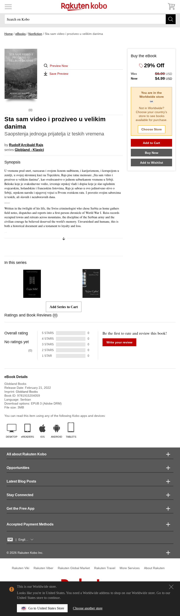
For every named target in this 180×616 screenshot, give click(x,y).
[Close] (171, 587)
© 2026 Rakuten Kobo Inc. (25, 552)
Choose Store (151, 129)
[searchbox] (90, 19)
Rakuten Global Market (74, 568)
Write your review (119, 342)
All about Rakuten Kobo (27, 454)
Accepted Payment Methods (30, 524)
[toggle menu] (8, 6)
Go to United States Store (46, 608)
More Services (130, 568)
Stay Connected (20, 495)
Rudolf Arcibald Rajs (26, 145)
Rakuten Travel (104, 568)
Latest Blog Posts (21, 481)
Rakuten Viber (43, 568)
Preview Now (59, 65)
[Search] (171, 19)
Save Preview (58, 73)
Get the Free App (20, 508)
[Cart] (171, 6)
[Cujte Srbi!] (32, 296)
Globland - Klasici (29, 150)
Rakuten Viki (20, 568)
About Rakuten (154, 568)
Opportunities (18, 468)
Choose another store (88, 608)
